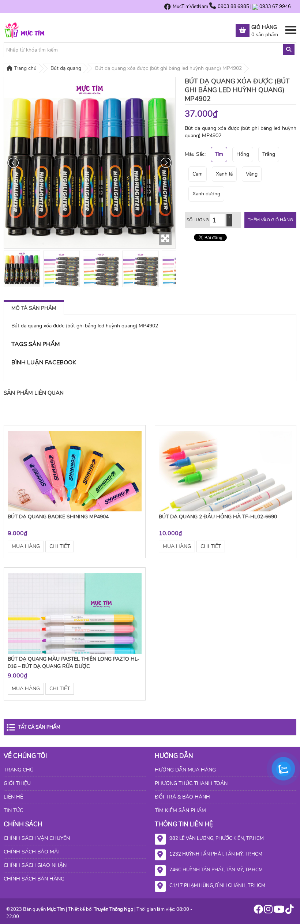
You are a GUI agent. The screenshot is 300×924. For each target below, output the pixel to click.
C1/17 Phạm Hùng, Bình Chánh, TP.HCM (217, 885)
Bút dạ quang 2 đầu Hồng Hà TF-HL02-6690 (218, 516)
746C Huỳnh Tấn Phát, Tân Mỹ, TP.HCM (216, 870)
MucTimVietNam (190, 6)
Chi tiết (59, 546)
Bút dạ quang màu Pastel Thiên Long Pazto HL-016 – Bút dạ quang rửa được (73, 663)
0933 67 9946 (275, 6)
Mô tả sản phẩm (33, 308)
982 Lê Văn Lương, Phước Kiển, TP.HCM (216, 838)
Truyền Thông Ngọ (113, 909)
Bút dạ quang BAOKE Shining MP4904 (58, 516)
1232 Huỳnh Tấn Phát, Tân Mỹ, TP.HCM (215, 854)
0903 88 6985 (234, 6)
